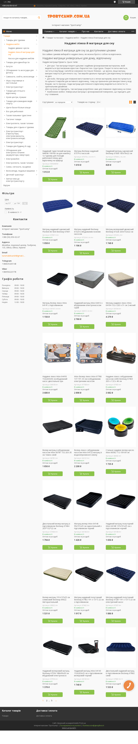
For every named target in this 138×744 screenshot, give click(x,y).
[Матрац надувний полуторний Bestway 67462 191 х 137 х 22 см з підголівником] (89, 574)
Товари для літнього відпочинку (15, 92)
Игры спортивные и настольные (15, 81)
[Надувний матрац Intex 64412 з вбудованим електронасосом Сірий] (89, 279)
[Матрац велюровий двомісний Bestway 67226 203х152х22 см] (121, 206)
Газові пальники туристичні (18, 115)
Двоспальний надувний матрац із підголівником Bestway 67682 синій (120, 673)
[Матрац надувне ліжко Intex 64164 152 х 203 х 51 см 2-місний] (121, 279)
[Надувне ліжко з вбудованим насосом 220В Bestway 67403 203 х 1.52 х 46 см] (121, 353)
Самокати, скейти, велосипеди (20, 76)
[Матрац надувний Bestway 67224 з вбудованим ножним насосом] (89, 206)
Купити (54, 179)
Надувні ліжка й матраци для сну (21, 53)
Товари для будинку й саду (18, 146)
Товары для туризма (15, 40)
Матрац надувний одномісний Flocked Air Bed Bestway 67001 (56, 230)
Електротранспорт (14, 87)
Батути (9, 66)
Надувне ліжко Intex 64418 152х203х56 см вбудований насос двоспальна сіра (54, 378)
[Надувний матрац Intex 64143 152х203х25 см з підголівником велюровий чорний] (89, 647)
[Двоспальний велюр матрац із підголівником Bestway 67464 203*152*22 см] (57, 500)
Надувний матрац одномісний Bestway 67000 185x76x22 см (119, 152)
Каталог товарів (67, 31)
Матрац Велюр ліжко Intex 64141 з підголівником (54, 304)
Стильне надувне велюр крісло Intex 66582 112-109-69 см (120, 451)
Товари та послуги (54, 38)
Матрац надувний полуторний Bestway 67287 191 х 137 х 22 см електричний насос (120, 599)
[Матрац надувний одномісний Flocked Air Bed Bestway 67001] (57, 206)
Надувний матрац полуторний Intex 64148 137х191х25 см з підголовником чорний (119, 526)
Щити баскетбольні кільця (18, 107)
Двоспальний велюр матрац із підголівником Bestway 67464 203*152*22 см (56, 526)
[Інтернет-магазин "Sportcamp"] (68, 15)
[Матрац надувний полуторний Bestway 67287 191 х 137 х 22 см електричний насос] (121, 574)
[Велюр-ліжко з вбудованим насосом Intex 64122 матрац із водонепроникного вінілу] (89, 427)
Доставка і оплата (116, 31)
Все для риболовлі (14, 111)
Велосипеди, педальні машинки (20, 171)
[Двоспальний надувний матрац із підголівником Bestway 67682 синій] (121, 647)
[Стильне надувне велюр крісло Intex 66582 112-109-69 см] (121, 427)
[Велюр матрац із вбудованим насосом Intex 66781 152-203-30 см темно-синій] (57, 427)
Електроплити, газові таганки (19, 123)
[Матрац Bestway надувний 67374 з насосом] (89, 128)
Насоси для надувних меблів (21, 58)
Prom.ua (82, 723)
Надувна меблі (12, 44)
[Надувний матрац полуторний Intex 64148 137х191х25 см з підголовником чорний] (121, 500)
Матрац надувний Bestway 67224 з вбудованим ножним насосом (87, 231)
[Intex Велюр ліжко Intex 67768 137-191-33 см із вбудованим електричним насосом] (89, 353)
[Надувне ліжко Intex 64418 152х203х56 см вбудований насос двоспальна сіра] (57, 353)
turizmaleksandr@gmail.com (14, 256)
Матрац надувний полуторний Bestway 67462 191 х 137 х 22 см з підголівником (89, 599)
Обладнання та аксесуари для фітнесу (20, 71)
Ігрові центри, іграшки (16, 97)
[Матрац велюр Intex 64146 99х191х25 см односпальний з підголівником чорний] (89, 500)
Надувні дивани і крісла (18, 48)
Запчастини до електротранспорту (15, 179)
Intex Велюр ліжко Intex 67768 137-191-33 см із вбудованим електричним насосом (87, 378)
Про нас (85, 31)
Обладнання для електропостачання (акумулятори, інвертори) (17, 152)
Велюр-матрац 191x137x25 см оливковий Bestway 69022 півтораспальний (56, 599)
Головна (48, 31)
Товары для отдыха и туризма (20, 127)
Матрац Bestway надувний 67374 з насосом (86, 152)
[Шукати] (39, 17)
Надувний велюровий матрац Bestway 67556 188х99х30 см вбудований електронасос (55, 673)
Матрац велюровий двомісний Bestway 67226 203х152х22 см (120, 230)
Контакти (98, 31)
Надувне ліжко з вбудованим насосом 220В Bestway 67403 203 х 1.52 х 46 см (119, 378)
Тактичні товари (13, 119)
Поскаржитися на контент (70, 725)
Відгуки (6, 185)
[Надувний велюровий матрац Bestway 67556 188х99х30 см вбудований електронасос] (57, 647)
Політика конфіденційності (93, 725)
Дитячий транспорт (15, 174)
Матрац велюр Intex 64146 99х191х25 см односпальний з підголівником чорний (87, 526)
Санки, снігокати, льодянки (18, 166)
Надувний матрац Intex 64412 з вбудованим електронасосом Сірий (88, 305)
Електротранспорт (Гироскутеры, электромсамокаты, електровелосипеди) (15, 135)
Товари (6, 36)
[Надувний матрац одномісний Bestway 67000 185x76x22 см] (121, 128)
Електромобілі (12, 159)
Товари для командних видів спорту (19, 102)
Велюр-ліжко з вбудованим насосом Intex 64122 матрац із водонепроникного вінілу (88, 452)
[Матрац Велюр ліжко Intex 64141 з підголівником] (57, 279)
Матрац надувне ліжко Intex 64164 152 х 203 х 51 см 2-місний (120, 304)
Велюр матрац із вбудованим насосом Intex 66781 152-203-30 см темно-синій (57, 452)
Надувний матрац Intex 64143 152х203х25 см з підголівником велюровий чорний (88, 673)
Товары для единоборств (18, 62)
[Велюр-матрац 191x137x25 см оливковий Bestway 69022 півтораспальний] (57, 574)
